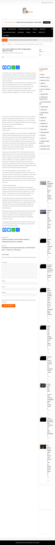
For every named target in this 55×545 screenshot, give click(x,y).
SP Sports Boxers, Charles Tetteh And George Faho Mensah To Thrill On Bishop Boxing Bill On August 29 (49, 459)
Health (42, 117)
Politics (43, 126)
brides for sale (44, 77)
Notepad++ (43, 123)
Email (3, 286)
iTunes (42, 120)
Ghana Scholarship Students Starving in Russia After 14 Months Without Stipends (50, 190)
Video (42, 138)
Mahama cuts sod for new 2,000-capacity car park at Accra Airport (49, 219)
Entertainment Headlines (24, 29)
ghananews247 (19, 52)
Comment (4, 262)
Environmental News (46, 102)
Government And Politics (9, 32)
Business (35, 29)
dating (42, 83)
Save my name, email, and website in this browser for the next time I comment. (19, 301)
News (4, 29)
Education (43, 94)
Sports (34, 32)
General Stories (12, 29)
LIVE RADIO (6, 35)
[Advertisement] (19, 105)
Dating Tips (43, 86)
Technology (43, 132)
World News (43, 29)
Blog (42, 74)
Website (4, 292)
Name (3, 281)
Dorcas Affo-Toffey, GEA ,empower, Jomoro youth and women (49, 246)
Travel (42, 135)
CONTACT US (41, 32)
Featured (28, 32)
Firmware (43, 109)
